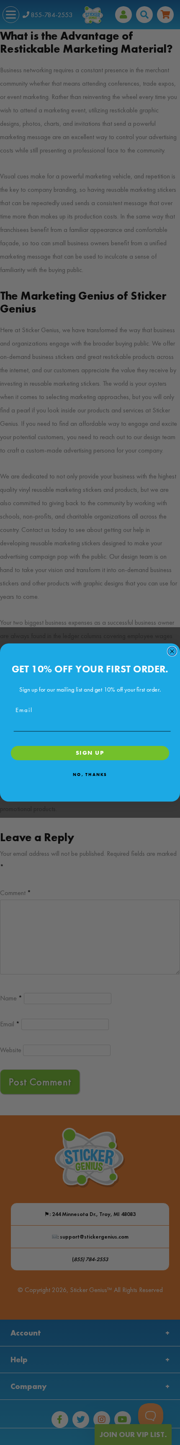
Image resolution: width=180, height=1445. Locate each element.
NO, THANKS (90, 774)
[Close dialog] (172, 651)
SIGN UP (90, 752)
